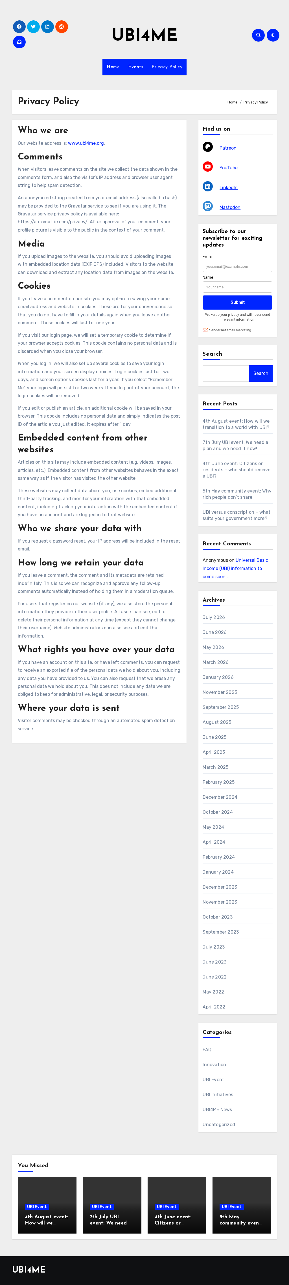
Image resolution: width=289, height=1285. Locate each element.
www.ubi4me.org (86, 143)
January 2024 (218, 872)
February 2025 (219, 782)
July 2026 (214, 617)
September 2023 (221, 932)
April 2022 (214, 1007)
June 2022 (215, 977)
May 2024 (213, 827)
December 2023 (220, 887)
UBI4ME (144, 36)
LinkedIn (229, 187)
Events (135, 67)
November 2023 (220, 902)
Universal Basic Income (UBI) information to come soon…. (235, 568)
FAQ (207, 1049)
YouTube (229, 167)
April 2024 (214, 842)
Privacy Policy (167, 67)
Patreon (228, 148)
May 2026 (213, 647)
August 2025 (217, 722)
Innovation (214, 1064)
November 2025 (220, 692)
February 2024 (219, 857)
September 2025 (221, 707)
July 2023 (214, 947)
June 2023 (214, 962)
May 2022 (213, 992)
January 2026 (218, 677)
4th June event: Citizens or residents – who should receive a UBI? (236, 470)
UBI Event (213, 1079)
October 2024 (218, 812)
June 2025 (214, 737)
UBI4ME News (217, 1109)
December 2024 (220, 797)
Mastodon (230, 207)
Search (212, 354)
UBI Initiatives (218, 1094)
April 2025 (214, 752)
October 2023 (217, 917)
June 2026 (215, 632)
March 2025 (215, 767)
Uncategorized (219, 1124)
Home (113, 67)
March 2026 (216, 662)
